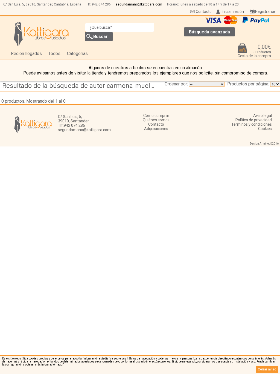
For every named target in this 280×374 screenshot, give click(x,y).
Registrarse (265, 11)
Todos (54, 53)
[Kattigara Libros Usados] (41, 33)
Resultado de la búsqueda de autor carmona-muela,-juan (80, 86)
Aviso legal (262, 115)
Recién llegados (26, 53)
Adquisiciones (156, 128)
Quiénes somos (156, 120)
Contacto (204, 11)
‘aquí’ (60, 364)
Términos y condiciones (251, 124)
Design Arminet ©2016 (264, 143)
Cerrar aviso (267, 369)
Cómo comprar (156, 115)
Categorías (77, 53)
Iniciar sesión (233, 11)
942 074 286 (101, 4)
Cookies (265, 128)
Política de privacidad (253, 120)
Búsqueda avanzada (209, 31)
